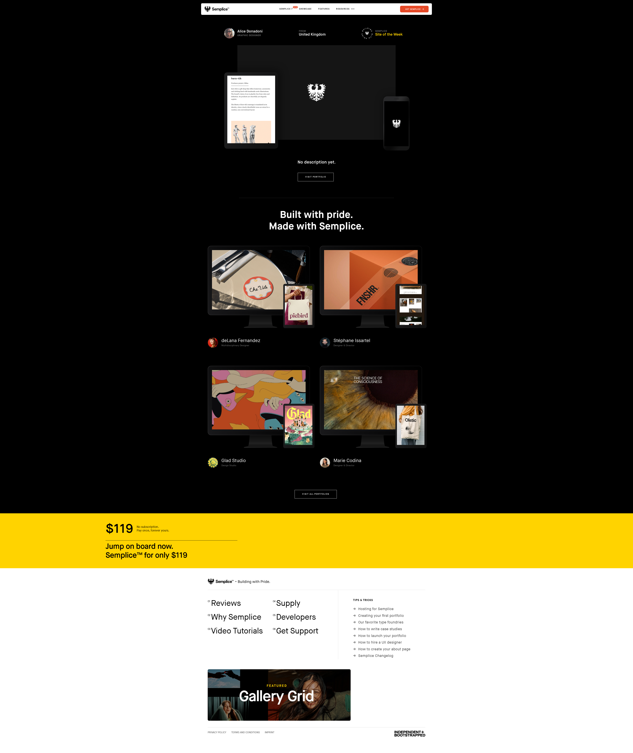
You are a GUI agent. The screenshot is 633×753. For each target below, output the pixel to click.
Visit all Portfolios (315, 494)
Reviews (224, 603)
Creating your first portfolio (378, 616)
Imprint (269, 732)
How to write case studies (377, 629)
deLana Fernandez (240, 340)
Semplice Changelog (373, 656)
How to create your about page (381, 649)
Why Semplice (234, 617)
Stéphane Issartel (351, 340)
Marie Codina (347, 460)
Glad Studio (233, 460)
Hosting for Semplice (373, 609)
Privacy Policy (217, 732)
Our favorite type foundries (378, 622)
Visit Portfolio (315, 177)
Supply (286, 603)
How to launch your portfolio (379, 636)
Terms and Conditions (245, 732)
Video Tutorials (235, 631)
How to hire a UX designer (377, 642)
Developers (294, 617)
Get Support (295, 631)
